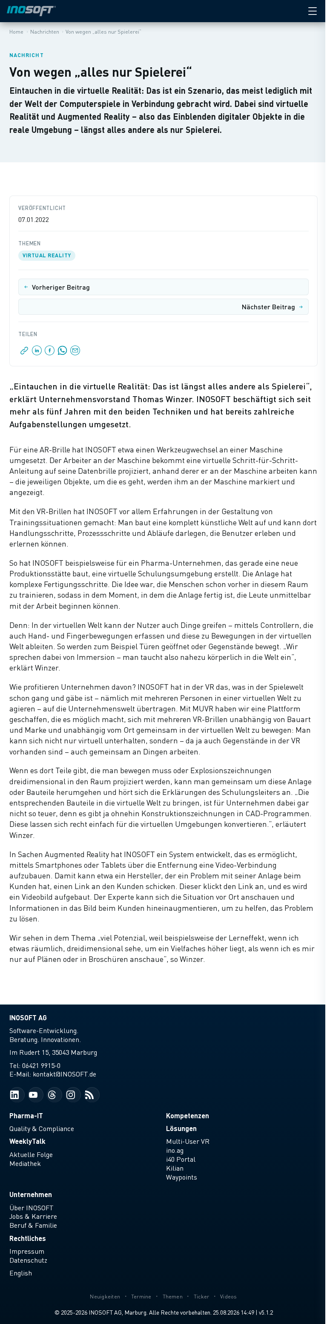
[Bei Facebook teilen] (49, 352)
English (20, 1273)
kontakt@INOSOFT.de (64, 1074)
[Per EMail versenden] (74, 352)
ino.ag (175, 1150)
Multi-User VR (187, 1141)
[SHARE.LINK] (24, 352)
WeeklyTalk (27, 1141)
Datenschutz (28, 1260)
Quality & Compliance (41, 1128)
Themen (173, 1296)
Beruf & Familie (33, 1225)
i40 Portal (180, 1159)
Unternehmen (30, 1194)
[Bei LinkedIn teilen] (37, 352)
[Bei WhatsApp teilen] (62, 352)
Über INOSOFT (31, 1207)
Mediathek (25, 1163)
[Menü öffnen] (312, 11)
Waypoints (181, 1177)
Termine (141, 1296)
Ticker (201, 1296)
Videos (228, 1296)
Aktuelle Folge (31, 1154)
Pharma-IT (26, 1115)
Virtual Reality (47, 255)
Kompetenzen (187, 1115)
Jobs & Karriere (33, 1216)
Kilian (175, 1168)
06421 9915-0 (41, 1065)
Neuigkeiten (105, 1296)
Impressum (26, 1251)
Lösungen (181, 1128)
